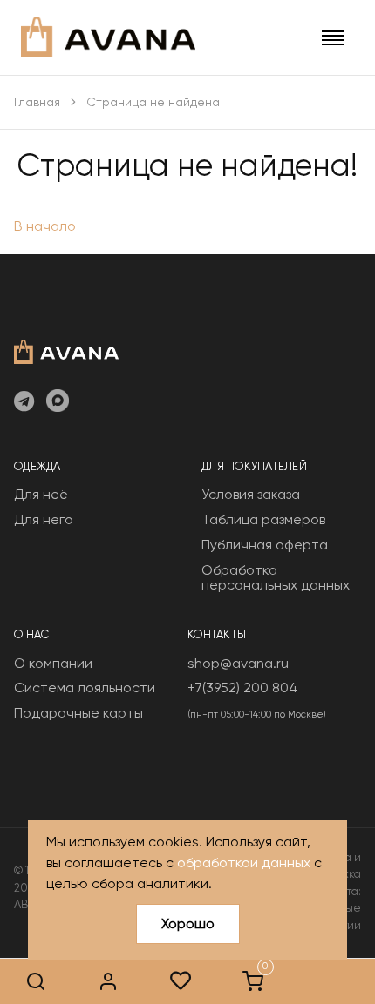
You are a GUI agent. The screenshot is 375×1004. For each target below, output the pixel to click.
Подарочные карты (78, 712)
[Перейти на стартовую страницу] (108, 37)
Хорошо (188, 923)
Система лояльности (84, 687)
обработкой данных (243, 862)
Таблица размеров (263, 519)
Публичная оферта (264, 544)
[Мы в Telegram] (24, 402)
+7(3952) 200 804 (242, 687)
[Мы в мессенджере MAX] (57, 402)
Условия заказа (250, 494)
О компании (53, 663)
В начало (45, 226)
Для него (43, 519)
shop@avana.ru (238, 663)
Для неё (41, 494)
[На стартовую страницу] (66, 350)
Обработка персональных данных (275, 578)
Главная (37, 102)
